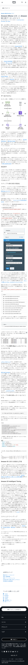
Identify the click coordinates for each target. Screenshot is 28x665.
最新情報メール (7, 600)
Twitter (6, 594)
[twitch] (10, 652)
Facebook (6, 595)
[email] (17, 652)
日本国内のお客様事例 (8, 581)
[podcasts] (15, 652)
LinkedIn (6, 597)
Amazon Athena (4, 76)
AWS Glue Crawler (11, 141)
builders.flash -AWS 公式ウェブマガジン (11, 579)
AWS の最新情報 (6, 576)
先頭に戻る (13, 655)
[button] (14, 8)
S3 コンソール (9, 62)
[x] (2, 652)
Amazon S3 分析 (18, 46)
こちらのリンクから (10, 390)
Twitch (6, 598)
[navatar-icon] (25, 2)
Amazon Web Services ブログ (7, 13)
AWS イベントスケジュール (9, 578)
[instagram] (8, 652)
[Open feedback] (26, 332)
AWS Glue (12, 79)
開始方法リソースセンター (8, 575)
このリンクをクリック (6, 361)
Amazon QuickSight (8, 61)
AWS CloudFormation (6, 163)
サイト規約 (11, 659)
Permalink (3, 21)
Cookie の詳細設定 (19, 659)
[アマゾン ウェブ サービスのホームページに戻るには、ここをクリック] (14, 2)
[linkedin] (6, 652)
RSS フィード (7, 601)
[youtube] (13, 652)
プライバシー (4, 659)
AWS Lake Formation (5, 372)
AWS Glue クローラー (5, 191)
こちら (18, 511)
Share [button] (9, 21)
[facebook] (4, 652)
